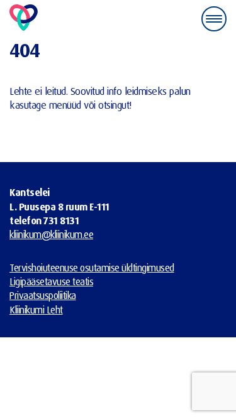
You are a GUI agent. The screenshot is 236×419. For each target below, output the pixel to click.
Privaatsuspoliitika (42, 295)
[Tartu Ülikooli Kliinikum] (23, 18)
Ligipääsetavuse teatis (51, 281)
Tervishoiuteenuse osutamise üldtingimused (91, 267)
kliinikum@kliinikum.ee (51, 234)
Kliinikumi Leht (36, 309)
